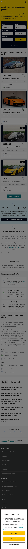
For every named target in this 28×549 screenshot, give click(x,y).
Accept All (14, 533)
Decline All (14, 538)
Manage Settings (14, 544)
